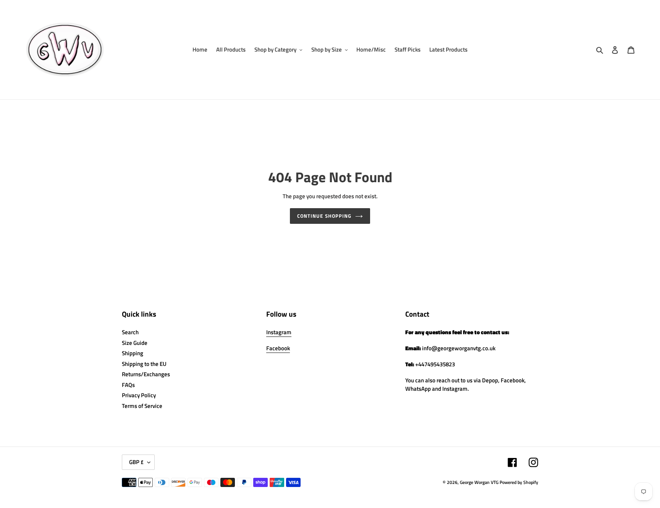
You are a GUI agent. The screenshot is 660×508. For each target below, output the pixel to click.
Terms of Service (142, 405)
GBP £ (136, 462)
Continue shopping (324, 216)
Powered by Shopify (519, 482)
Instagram (278, 332)
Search (130, 332)
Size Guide (134, 342)
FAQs (128, 384)
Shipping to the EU (144, 363)
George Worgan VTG (479, 482)
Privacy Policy (139, 395)
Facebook (278, 348)
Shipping (132, 353)
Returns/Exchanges (146, 374)
